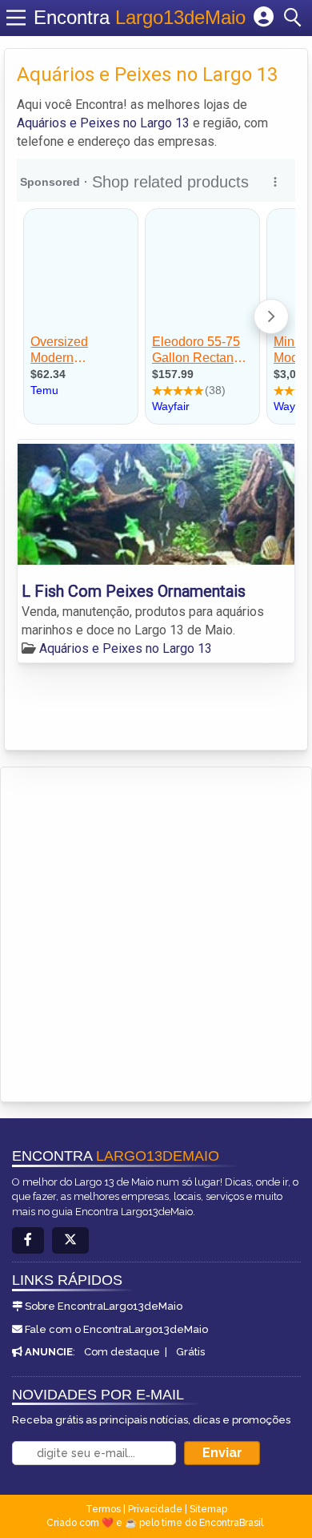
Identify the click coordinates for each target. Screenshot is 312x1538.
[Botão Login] (264, 17)
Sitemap (208, 1509)
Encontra (140, 17)
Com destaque (122, 1352)
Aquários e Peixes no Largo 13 (103, 123)
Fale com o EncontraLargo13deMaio (116, 1329)
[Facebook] (28, 1240)
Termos (103, 1509)
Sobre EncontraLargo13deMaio (103, 1306)
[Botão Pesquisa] (295, 18)
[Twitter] (70, 1240)
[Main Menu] (16, 18)
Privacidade (155, 1509)
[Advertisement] (156, 931)
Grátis (190, 1352)
